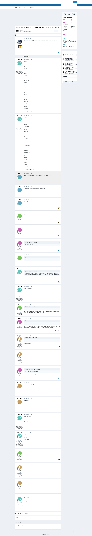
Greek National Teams (28, 31)
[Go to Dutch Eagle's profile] (17, 31)
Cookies (48, 534)
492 (20, 221)
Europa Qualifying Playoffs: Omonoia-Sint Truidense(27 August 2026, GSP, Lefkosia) (69, 59)
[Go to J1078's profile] (19, 230)
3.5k (20, 343)
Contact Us (44, 534)
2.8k (20, 235)
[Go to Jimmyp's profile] (19, 216)
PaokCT (19, 173)
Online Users (32, 7)
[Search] (76, 5)
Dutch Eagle (21, 30)
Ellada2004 (19, 335)
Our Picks (23, 7)
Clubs (20, 7)
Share (74, 81)
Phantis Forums (18, 2)
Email (66, 81)
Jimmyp (19, 212)
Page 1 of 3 (26, 513)
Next (20, 513)
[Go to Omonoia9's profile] (19, 63)
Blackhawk (66, 56)
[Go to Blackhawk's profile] (63, 54)
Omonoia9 (19, 59)
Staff (27, 7)
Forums (16, 7)
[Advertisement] (32, 18)
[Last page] (22, 35)
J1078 (19, 226)
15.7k (20, 294)
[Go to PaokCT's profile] (19, 177)
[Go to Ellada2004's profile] (19, 338)
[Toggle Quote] (25, 242)
